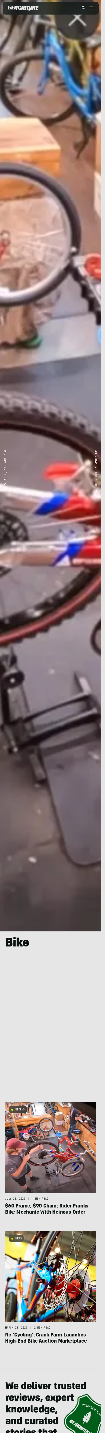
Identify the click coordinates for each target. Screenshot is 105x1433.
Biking (20, 1109)
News (18, 1238)
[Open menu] (90, 8)
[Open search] (83, 8)
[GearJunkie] (23, 8)
